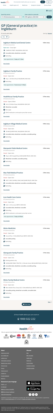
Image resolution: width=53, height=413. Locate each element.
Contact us (3, 373)
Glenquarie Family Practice (13, 253)
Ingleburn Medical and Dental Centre (16, 43)
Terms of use (4, 365)
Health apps (29, 358)
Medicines (24, 5)
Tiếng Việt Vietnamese (6, 394)
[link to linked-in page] (36, 394)
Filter (6, 37)
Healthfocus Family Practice (13, 96)
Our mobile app (4, 355)
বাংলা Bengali (3, 387)
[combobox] (27, 4)
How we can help (5, 353)
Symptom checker (30, 365)
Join (43, 2)
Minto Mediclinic (9, 228)
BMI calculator (29, 355)
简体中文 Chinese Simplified (7, 389)
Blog (27, 353)
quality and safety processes (28, 399)
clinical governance (9, 399)
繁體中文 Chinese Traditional (7, 392)
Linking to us (4, 358)
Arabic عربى (4, 384)
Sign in (49, 2)
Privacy (2, 368)
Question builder (30, 368)
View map (28, 305)
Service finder (47, 5)
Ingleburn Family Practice (12, 71)
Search (49, 17)
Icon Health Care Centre (12, 197)
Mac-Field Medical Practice (13, 173)
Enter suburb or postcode (31, 14)
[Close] (20, 17)
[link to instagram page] (33, 394)
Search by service (5, 14)
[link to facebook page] (30, 394)
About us (3, 378)
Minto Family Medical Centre (13, 280)
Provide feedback (5, 376)
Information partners (6, 360)
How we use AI (4, 371)
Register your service (6, 363)
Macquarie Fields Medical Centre (15, 148)
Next (49, 302)
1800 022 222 (27, 319)
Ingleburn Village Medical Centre (15, 124)
